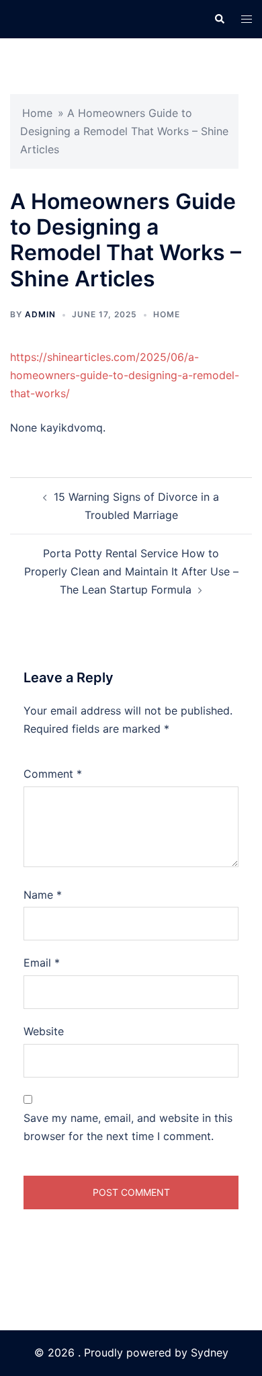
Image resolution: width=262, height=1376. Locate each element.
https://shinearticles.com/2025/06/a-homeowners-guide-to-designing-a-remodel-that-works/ (124, 375)
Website (44, 1031)
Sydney (209, 1352)
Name (43, 894)
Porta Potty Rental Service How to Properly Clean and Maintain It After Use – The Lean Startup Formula (131, 571)
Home (37, 113)
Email (42, 962)
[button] (219, 18)
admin (40, 314)
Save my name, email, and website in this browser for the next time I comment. (128, 1127)
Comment (53, 773)
